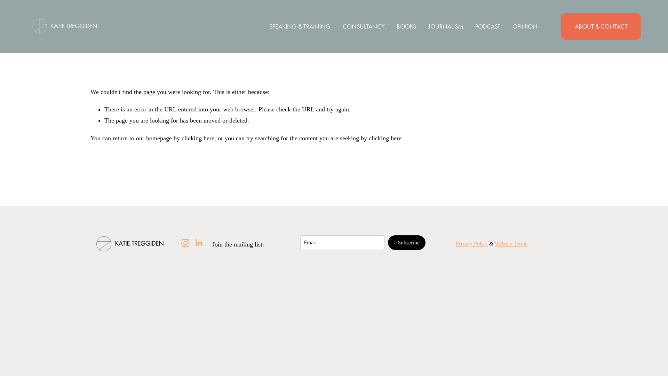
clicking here (198, 138)
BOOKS (406, 26)
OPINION (525, 26)
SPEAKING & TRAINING (300, 26)
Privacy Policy (472, 243)
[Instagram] (185, 243)
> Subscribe (407, 242)
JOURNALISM (445, 26)
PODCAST (487, 26)
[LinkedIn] (198, 243)
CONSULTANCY (364, 26)
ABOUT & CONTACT (601, 26)
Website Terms (511, 243)
